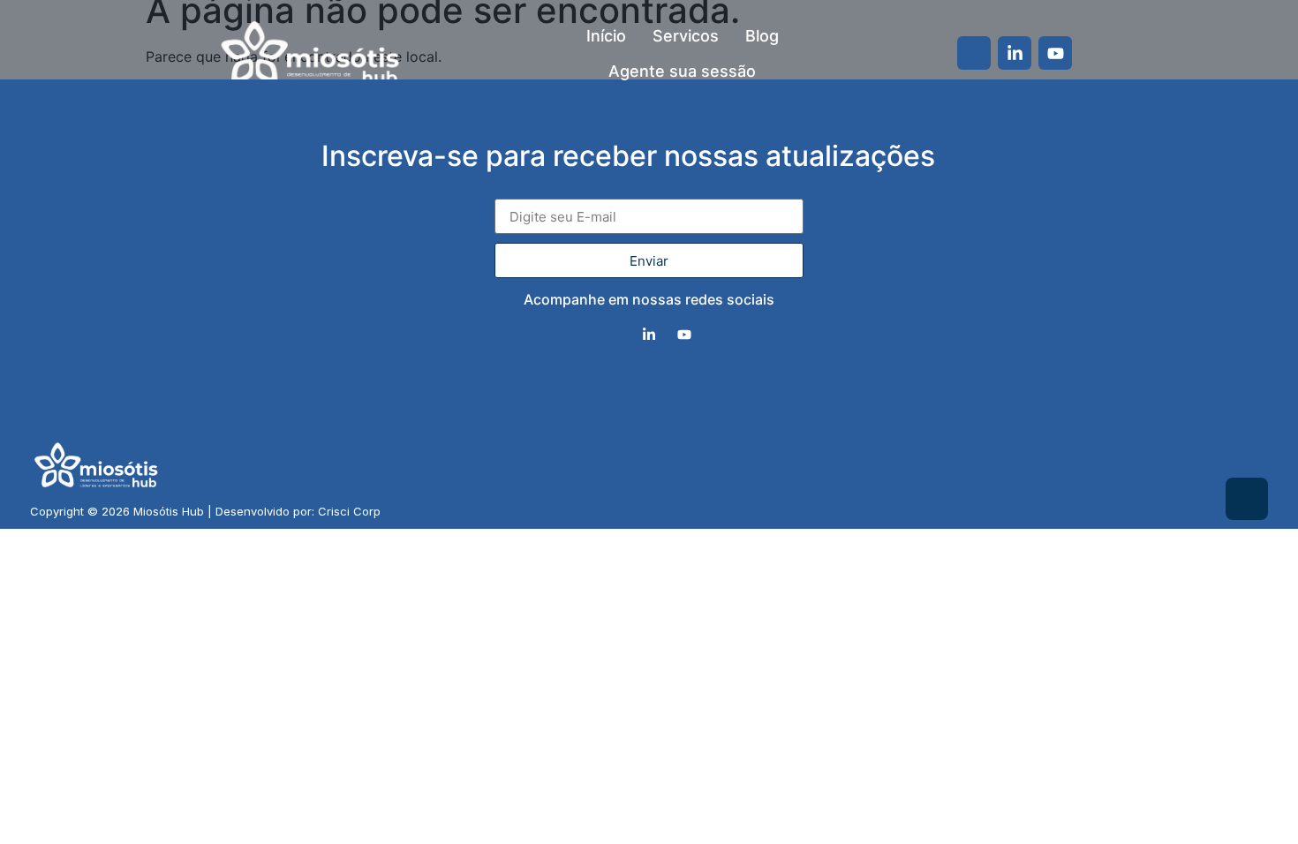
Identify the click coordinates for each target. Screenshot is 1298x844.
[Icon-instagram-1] (974, 53)
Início (606, 35)
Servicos (686, 35)
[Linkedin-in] (1014, 53)
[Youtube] (1055, 53)
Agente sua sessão (682, 71)
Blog (762, 35)
